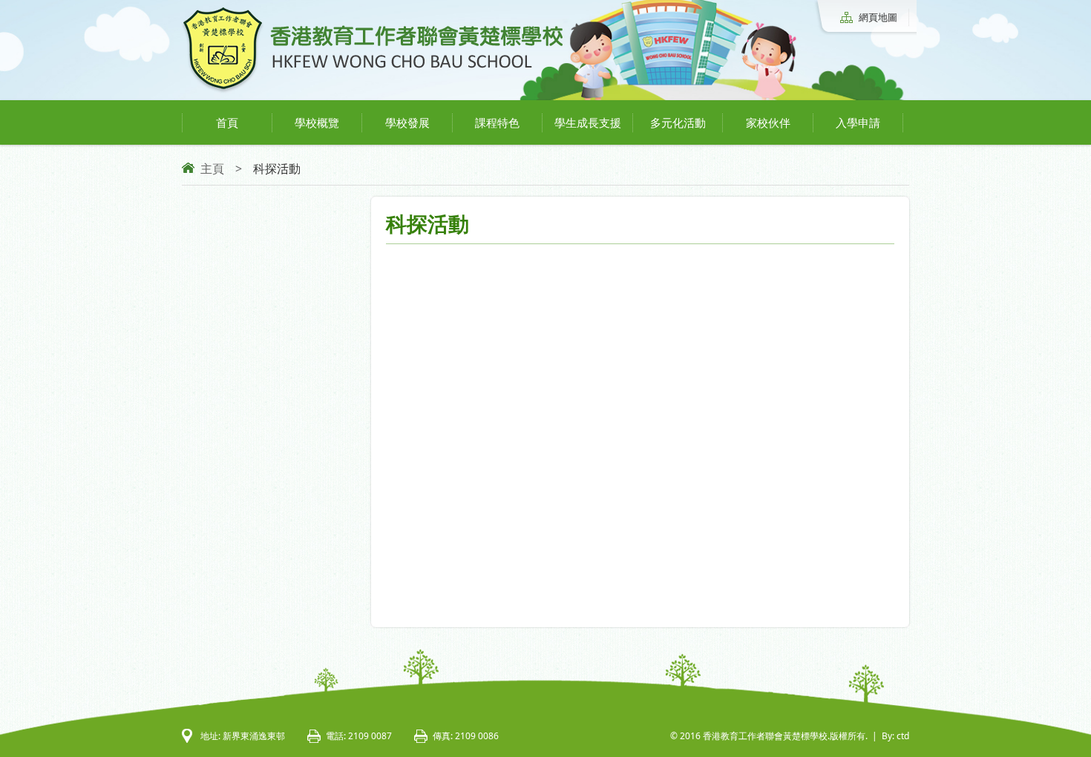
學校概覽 (317, 122)
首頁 (227, 122)
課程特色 (497, 122)
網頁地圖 (878, 17)
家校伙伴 (768, 122)
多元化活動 (678, 122)
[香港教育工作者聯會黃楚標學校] (372, 90)
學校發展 (407, 122)
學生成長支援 (587, 122)
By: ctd (895, 736)
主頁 (212, 168)
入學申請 (858, 122)
